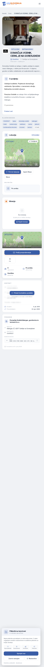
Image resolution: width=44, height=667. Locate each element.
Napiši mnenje (23, 222)
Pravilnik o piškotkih (9, 663)
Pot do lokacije (13, 172)
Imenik (4, 13)
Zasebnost (19, 663)
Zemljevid (34, 141)
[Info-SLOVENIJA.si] (12, 4)
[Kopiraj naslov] (36, 164)
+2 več (37, 127)
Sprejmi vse (21, 653)
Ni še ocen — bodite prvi (17, 61)
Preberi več (8, 111)
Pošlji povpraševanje (23, 252)
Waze (8, 177)
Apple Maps (27, 172)
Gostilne (10, 13)
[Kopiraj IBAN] (37, 340)
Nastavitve (33, 658)
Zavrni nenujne (13, 658)
